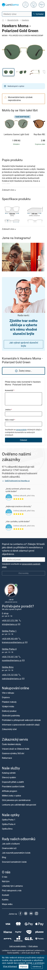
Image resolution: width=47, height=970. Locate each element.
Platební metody (9, 702)
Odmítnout (37, 966)
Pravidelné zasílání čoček (13, 786)
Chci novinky (23, 573)
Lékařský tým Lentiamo (12, 886)
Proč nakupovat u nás (11, 890)
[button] (8, 72)
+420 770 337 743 (10, 656)
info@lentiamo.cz (9, 624)
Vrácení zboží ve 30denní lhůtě (15, 748)
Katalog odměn (9, 772)
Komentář (9, 390)
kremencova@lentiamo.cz (13, 642)
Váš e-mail (10, 419)
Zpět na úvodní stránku (17, 946)
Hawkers (25, 20)
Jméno (8, 409)
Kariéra (5, 899)
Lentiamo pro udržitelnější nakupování (19, 804)
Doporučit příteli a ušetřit (13, 782)
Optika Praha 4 (9, 649)
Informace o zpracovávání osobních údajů (21, 724)
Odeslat (23, 440)
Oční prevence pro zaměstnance (16, 800)
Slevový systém (9, 777)
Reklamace (7, 757)
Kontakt (5, 895)
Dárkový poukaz (9, 711)
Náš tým (5, 881)
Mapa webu (7, 904)
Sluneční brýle (12, 20)
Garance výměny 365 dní (13, 753)
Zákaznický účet (9, 729)
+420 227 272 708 (10, 620)
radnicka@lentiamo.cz (11, 678)
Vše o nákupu (8, 693)
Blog (4, 857)
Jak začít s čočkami (11, 843)
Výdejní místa (8, 706)
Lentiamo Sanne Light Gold (16, 134)
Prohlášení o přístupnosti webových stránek (21, 720)
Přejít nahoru (33, 946)
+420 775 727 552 (10, 675)
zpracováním (21, 429)
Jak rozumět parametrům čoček (16, 852)
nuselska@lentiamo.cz (12, 660)
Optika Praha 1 (9, 631)
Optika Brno (7, 667)
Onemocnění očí (9, 848)
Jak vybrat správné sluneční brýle (23, 344)
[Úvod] (3, 20)
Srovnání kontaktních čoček (14, 861)
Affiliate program (9, 791)
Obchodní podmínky (11, 715)
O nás (4, 877)
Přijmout (23, 966)
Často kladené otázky (11, 744)
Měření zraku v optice (11, 795)
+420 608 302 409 (10, 638)
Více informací (10, 966)
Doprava (6, 697)
